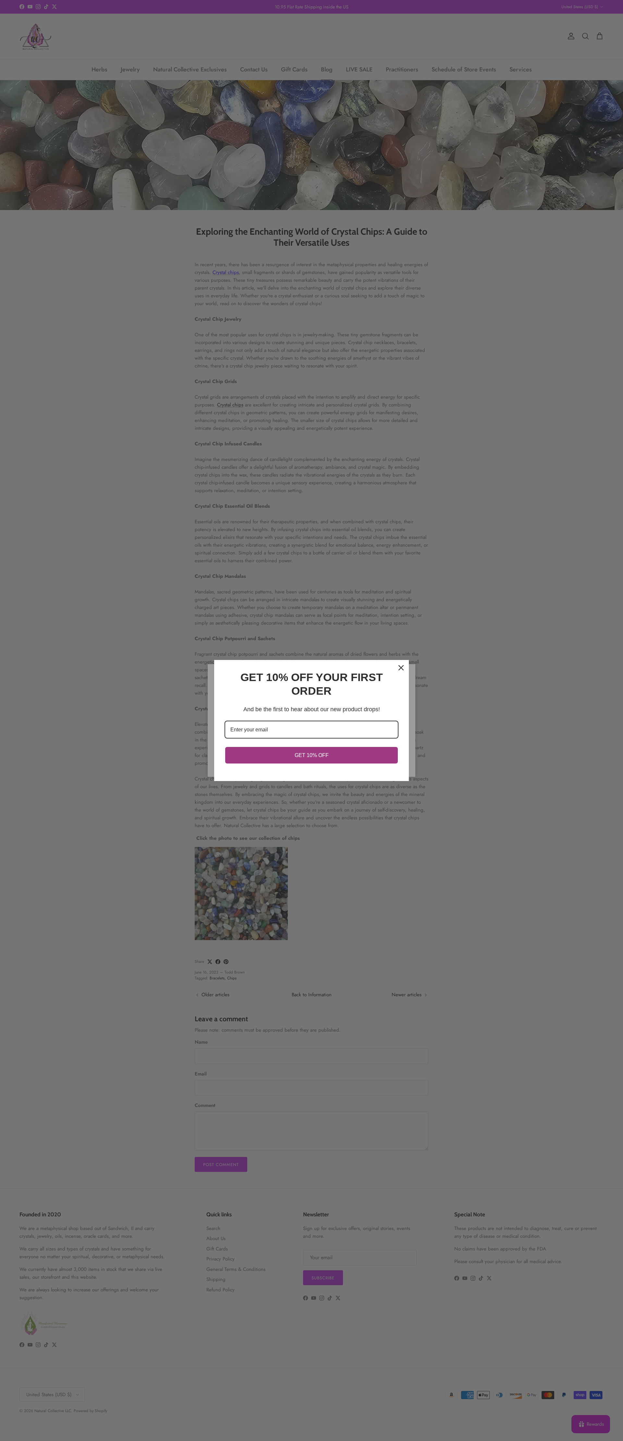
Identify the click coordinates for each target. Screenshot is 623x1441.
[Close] (401, 668)
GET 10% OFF (312, 755)
